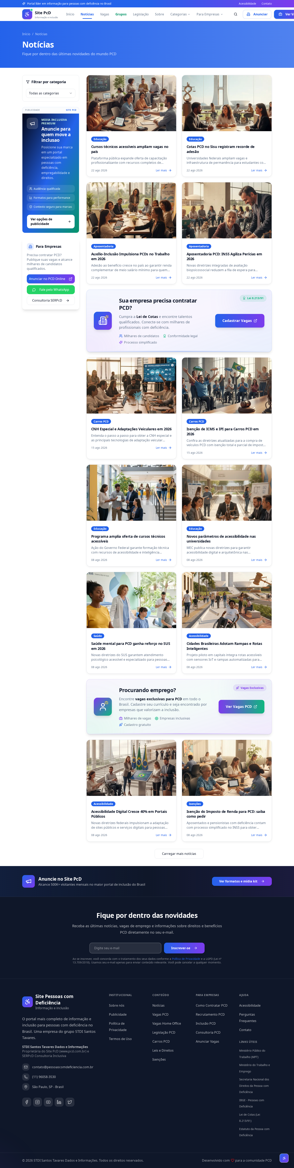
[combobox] (50, 93)
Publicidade (118, 1014)
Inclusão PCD (206, 1023)
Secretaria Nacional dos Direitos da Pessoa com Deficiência (254, 1086)
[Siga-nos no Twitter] (69, 1102)
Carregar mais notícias (179, 853)
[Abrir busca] (235, 14)
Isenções (159, 1059)
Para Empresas (208, 14)
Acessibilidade (247, 3)
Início (70, 14)
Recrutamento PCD (210, 1014)
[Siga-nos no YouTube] (48, 1102)
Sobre (159, 14)
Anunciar (260, 14)
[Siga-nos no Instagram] (37, 1102)
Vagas (104, 14)
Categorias (178, 14)
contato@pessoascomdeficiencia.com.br (62, 1067)
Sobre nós (116, 1005)
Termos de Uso (120, 1039)
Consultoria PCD (208, 1032)
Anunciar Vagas (207, 1041)
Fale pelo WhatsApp (54, 289)
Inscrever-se (180, 948)
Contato (267, 3)
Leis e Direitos (163, 1050)
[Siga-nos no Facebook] (26, 1102)
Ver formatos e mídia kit (238, 881)
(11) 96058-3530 (44, 1077)
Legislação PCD (163, 1032)
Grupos (121, 14)
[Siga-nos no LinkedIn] (59, 1102)
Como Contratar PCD (212, 1005)
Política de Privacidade (186, 959)
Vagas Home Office (166, 1023)
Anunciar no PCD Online (47, 279)
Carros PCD (161, 1041)
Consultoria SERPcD (47, 300)
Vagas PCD (160, 1014)
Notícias (87, 14)
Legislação (141, 14)
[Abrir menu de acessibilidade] (284, 1158)
